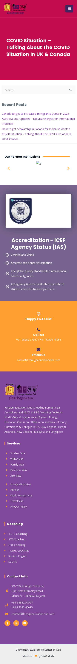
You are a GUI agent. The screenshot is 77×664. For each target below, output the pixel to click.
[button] (8, 168)
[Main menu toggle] (69, 8)
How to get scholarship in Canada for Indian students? (36, 129)
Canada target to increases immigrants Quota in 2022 (35, 113)
